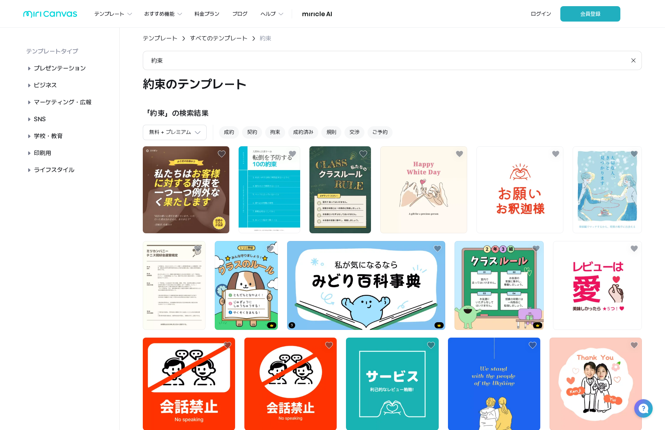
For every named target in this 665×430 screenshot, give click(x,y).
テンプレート (160, 38)
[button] (643, 408)
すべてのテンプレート (218, 38)
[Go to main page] (50, 16)
